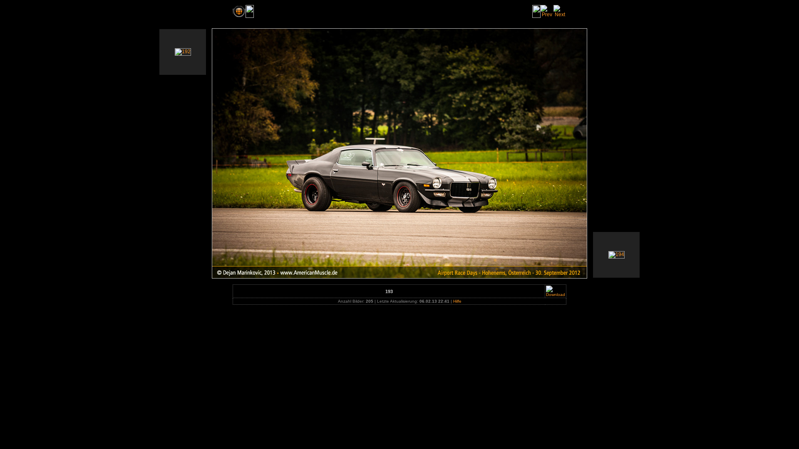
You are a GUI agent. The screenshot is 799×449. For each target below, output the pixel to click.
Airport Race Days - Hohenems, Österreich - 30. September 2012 (344, 11)
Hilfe (457, 301)
